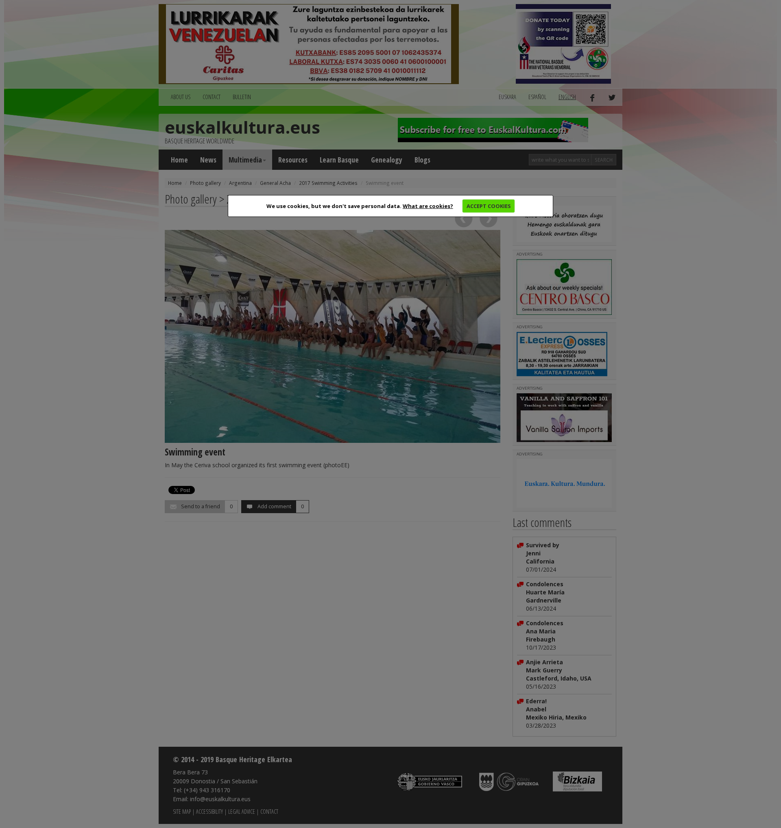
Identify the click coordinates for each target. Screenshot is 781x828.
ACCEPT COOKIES (489, 206)
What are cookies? (428, 206)
